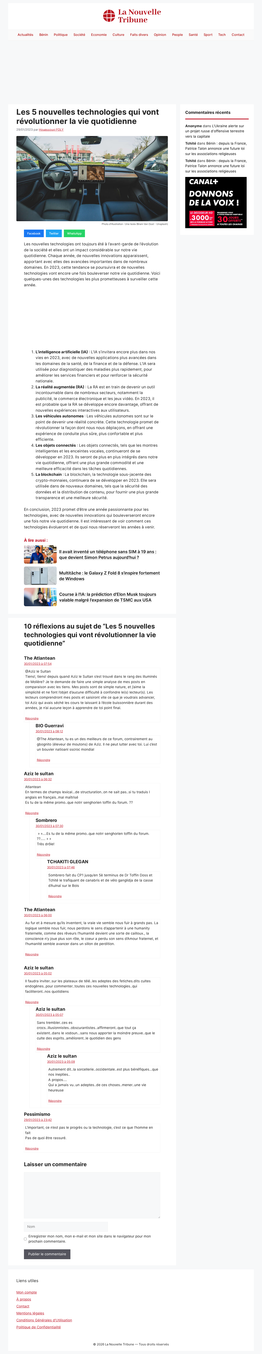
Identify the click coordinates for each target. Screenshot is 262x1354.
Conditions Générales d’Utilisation (44, 1320)
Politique (61, 35)
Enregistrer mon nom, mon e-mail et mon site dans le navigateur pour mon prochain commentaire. (89, 1239)
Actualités (25, 35)
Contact (238, 35)
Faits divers (139, 35)
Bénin (43, 35)
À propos (23, 1299)
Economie (99, 35)
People (177, 35)
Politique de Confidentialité (38, 1327)
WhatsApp (74, 233)
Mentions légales (30, 1313)
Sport (208, 35)
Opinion (160, 35)
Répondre (31, 718)
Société (79, 35)
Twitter (54, 233)
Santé (193, 35)
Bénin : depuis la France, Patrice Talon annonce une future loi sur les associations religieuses (216, 148)
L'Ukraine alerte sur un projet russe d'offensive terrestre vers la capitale (214, 131)
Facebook (34, 233)
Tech (222, 35)
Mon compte (26, 1292)
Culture (118, 35)
